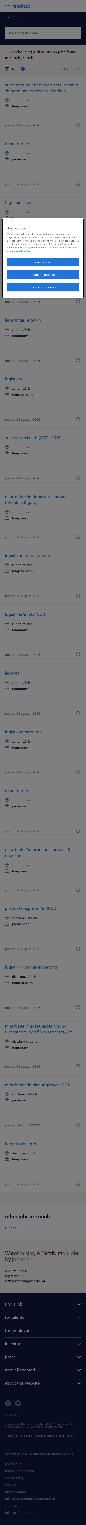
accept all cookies (43, 287)
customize (43, 262)
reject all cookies (43, 274)
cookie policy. (23, 251)
